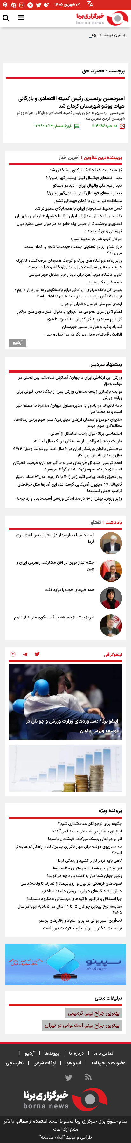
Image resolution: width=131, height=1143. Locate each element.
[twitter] (37, 654)
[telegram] (25, 654)
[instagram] (13, 654)
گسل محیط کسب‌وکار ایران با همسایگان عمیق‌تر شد (78, 208)
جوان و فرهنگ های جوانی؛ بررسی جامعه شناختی (82, 891)
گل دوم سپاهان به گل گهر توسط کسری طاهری (84, 319)
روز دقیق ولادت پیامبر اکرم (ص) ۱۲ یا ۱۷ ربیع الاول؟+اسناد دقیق (69, 477)
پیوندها (52, 1053)
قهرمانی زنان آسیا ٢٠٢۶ (103, 231)
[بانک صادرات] (65, 964)
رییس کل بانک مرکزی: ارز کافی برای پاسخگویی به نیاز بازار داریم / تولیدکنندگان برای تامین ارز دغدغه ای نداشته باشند (68, 293)
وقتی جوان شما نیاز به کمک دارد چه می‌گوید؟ (84, 876)
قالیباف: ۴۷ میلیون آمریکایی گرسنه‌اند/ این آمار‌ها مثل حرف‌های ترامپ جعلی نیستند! (69, 488)
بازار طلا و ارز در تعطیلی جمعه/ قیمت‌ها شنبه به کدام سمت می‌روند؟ (73, 250)
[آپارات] (14, 5)
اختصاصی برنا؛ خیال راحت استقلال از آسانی (86, 434)
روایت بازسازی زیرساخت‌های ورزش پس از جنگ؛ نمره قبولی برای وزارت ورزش (69, 395)
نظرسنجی (15, 1063)
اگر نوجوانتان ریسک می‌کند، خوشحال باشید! (85, 839)
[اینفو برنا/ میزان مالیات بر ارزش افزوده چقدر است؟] (65, 782)
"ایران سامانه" (52, 1137)
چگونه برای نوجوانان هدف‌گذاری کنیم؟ (90, 824)
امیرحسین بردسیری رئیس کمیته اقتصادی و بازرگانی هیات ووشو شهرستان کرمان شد (71, 102)
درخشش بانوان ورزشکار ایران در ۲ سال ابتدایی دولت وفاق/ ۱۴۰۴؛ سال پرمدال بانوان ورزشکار (67, 452)
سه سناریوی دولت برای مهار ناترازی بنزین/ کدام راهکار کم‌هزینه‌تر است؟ (69, 850)
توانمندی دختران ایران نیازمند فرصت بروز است (82, 928)
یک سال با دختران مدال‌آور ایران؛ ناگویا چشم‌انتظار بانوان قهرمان (68, 216)
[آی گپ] (5, 5)
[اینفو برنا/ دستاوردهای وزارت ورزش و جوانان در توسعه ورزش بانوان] (65, 702)
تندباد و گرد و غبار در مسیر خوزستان (92, 327)
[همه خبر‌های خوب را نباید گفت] (111, 598)
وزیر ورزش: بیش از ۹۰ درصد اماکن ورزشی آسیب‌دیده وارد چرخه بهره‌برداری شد (69, 502)
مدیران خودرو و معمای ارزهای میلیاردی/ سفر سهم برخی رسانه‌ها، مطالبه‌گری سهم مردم (68, 423)
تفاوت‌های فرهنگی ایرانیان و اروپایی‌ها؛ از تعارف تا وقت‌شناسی (71, 884)
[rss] (88, 1078)
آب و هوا (73, 1063)
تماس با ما (103, 1053)
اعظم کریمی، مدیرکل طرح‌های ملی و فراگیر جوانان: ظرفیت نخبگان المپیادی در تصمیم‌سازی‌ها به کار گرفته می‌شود (67, 466)
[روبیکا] (47, 5)
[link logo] (102, 18)
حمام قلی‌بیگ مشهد (105, 282)
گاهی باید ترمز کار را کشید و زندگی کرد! (90, 861)
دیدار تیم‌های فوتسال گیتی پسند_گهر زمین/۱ (84, 193)
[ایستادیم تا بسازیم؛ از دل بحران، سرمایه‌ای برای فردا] (111, 543)
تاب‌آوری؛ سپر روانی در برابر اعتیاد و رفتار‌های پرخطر (80, 921)
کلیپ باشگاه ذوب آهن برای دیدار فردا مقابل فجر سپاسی (75, 275)
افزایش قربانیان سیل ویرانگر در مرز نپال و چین (83, 335)
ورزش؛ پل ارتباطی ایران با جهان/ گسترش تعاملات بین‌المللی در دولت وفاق (70, 381)
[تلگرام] (30, 5)
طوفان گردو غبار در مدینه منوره (96, 239)
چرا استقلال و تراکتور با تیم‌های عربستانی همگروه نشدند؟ (74, 899)
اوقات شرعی (44, 1063)
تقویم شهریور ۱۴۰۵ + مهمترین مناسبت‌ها (87, 868)
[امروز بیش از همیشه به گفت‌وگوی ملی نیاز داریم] (111, 625)
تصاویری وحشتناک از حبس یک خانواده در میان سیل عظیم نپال (69, 224)
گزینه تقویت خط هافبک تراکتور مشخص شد (85, 170)
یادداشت (113, 522)
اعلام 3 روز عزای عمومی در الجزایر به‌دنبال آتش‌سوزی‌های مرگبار (69, 312)
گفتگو (96, 522)
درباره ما (76, 1053)
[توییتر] (38, 5)
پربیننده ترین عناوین (103, 157)
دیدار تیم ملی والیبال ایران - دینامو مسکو (87, 185)
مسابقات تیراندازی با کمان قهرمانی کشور (88, 201)
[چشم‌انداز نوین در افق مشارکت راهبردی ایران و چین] (111, 571)
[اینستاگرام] (22, 5)
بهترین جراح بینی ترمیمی (94, 1013)
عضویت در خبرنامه (108, 1063)
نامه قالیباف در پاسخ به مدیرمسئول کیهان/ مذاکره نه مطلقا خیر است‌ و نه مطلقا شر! (69, 409)
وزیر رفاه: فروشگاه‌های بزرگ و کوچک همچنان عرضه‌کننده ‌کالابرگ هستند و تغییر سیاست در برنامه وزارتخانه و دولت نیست (69, 264)
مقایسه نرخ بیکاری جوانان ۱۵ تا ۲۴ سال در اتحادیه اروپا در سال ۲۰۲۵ (69, 910)
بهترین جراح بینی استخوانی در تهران (82, 1025)
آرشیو (18, 343)
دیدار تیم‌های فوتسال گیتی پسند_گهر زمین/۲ (84, 178)
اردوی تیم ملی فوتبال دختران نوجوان (91, 304)
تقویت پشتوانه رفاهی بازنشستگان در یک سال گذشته (78, 441)
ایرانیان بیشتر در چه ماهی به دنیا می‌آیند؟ (89, 35)
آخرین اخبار (69, 157)
